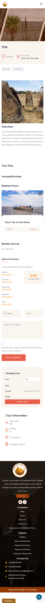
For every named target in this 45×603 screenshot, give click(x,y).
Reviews (19, 69)
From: (7, 379)
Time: (7, 385)
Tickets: (8, 391)
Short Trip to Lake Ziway (17, 222)
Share (7, 69)
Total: (7, 396)
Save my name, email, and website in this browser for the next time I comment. (22, 349)
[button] (42, 214)
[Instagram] (25, 502)
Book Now (23, 401)
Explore (33, 229)
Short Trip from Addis (30, 58)
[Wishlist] (40, 193)
